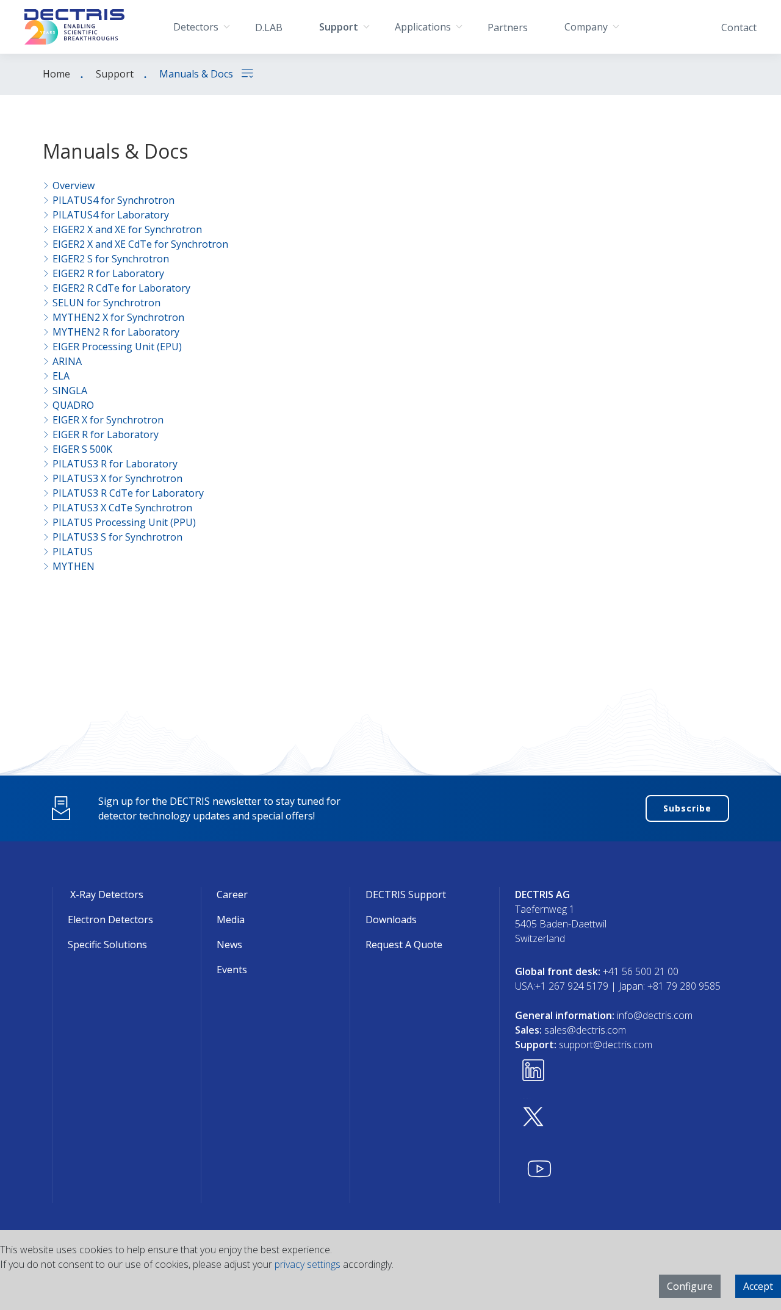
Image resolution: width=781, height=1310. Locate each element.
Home (56, 74)
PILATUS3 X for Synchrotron (117, 478)
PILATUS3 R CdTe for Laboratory (128, 493)
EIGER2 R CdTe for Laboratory (121, 288)
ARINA (67, 361)
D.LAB (269, 27)
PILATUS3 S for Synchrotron (117, 537)
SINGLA (69, 390)
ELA (61, 376)
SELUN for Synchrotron (106, 302)
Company (586, 27)
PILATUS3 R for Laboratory (115, 463)
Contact (739, 27)
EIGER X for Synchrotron (108, 419)
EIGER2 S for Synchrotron (110, 258)
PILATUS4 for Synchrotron (113, 200)
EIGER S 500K (82, 449)
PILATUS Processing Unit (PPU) (124, 522)
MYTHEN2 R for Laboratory (115, 332)
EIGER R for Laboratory (105, 434)
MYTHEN (73, 566)
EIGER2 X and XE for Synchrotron (127, 229)
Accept (758, 1286)
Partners (508, 27)
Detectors (195, 27)
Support (338, 27)
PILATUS (72, 551)
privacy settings (307, 1264)
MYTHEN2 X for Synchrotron (118, 317)
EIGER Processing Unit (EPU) (117, 346)
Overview (73, 185)
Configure (690, 1286)
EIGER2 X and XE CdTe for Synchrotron (140, 244)
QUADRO (73, 405)
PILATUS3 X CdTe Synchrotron (122, 507)
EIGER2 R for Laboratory (108, 273)
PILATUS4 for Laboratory (110, 214)
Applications (423, 27)
